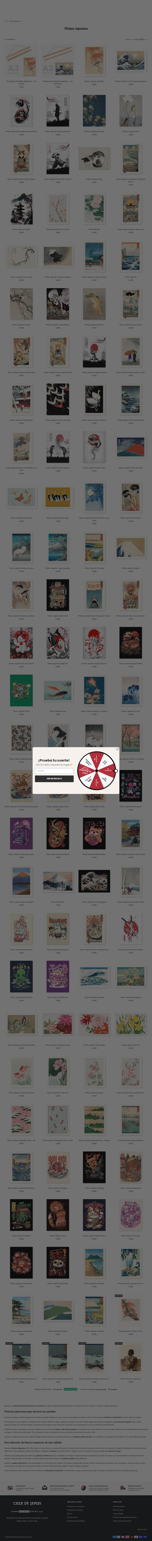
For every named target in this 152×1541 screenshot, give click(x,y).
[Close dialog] (117, 749)
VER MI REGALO (54, 779)
